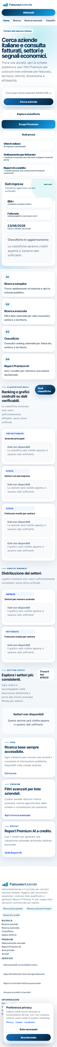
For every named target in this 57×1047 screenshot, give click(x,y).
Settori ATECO (9, 935)
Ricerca (17, 20)
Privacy (10, 1022)
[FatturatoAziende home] (17, 4)
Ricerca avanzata (33, 20)
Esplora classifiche (28, 114)
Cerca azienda (28, 101)
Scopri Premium (28, 124)
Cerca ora (10, 773)
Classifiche (7, 931)
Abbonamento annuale (13, 943)
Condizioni (29, 1022)
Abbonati (28, 12)
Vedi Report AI (13, 852)
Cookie (19, 1022)
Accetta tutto (28, 1037)
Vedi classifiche (44, 390)
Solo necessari (29, 1029)
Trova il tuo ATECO (44, 674)
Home (6, 20)
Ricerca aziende (10, 924)
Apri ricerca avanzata (17, 815)
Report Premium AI (11, 946)
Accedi (5, 953)
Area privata (8, 950)
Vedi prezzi (28, 134)
